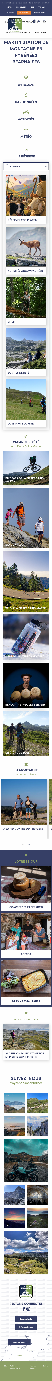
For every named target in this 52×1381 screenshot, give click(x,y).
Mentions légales (33, 1367)
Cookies (45, 1366)
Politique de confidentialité (15, 1367)
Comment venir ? (19, 1342)
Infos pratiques (26, 1327)
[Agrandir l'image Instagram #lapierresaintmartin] (26, 1160)
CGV (5, 1366)
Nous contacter (26, 1318)
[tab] (23, 166)
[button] (39, 21)
